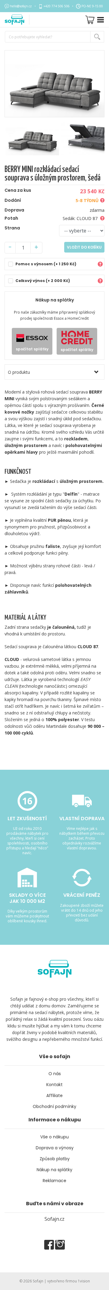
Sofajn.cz (54, 1219)
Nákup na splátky (54, 1170)
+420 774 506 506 (57, 6)
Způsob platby (55, 1159)
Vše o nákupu (54, 1137)
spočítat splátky (32, 349)
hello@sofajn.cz (21, 6)
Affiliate (54, 1095)
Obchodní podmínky (54, 1106)
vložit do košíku (84, 247)
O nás (54, 1074)
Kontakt (54, 1085)
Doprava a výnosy (55, 1148)
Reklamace (54, 1181)
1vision (84, 1281)
